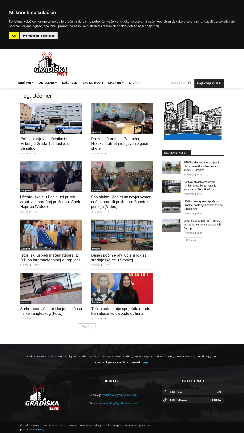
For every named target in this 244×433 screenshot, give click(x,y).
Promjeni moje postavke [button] (39, 35)
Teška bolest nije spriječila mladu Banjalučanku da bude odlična (120, 311)
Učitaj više (85, 326)
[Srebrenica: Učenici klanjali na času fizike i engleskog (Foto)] (51, 288)
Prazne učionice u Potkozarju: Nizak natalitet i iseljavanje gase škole (119, 144)
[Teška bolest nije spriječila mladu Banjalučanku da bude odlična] (122, 288)
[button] (182, 83)
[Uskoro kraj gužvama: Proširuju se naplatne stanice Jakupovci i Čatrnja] (171, 225)
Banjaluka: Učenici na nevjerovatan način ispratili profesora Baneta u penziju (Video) (121, 202)
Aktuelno (25, 248)
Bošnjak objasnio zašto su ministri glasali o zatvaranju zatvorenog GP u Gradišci (200, 185)
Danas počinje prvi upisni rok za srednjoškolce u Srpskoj (119, 257)
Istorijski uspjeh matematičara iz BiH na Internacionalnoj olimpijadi (50, 257)
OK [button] (14, 35)
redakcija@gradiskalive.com (120, 395)
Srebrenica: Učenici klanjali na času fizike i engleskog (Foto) (51, 311)
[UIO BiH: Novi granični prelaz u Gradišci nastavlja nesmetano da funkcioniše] (171, 206)
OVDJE (144, 362)
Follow (216, 399)
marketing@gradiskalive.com (120, 403)
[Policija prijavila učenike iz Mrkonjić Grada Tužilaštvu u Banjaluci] (51, 118)
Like (219, 391)
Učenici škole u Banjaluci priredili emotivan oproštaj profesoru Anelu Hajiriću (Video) (50, 202)
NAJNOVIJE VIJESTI (176, 152)
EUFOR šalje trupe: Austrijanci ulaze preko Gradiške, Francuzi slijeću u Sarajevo (202, 166)
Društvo (96, 248)
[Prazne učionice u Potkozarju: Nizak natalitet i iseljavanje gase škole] (122, 118)
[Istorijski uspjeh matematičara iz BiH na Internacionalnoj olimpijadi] (51, 235)
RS (22, 132)
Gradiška (96, 132)
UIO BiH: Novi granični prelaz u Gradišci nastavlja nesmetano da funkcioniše (203, 205)
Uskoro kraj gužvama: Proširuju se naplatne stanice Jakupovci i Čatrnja (202, 224)
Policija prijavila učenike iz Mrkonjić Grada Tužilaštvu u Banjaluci (44, 144)
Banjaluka (26, 190)
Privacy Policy (37, 429)
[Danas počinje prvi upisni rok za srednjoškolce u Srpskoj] (122, 235)
